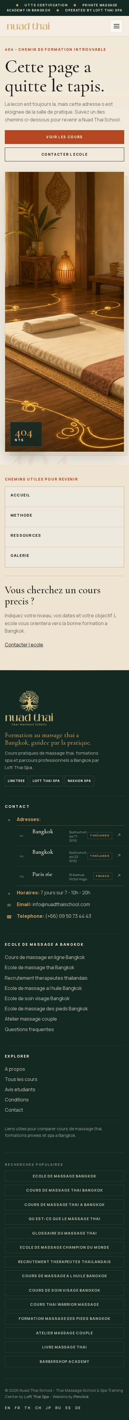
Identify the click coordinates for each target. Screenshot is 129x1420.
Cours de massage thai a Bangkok (64, 1204)
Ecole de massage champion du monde (64, 1247)
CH (38, 1408)
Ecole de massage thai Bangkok (39, 967)
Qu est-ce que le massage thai (64, 1218)
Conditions (17, 1099)
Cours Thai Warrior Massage (64, 1304)
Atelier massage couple (31, 1018)
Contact (14, 1110)
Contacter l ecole (64, 154)
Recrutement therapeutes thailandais (46, 978)
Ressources (25, 535)
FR (17, 1408)
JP (48, 1408)
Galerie (20, 555)
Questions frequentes (29, 1029)
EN (7, 1408)
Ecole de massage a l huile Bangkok (43, 988)
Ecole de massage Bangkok (64, 1176)
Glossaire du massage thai (64, 1233)
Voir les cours (64, 137)
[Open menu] (116, 26)
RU (58, 1408)
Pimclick (81, 1396)
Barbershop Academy (65, 1361)
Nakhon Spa (79, 781)
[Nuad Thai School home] (29, 26)
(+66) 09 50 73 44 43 (68, 916)
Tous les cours (21, 1079)
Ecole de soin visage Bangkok (37, 998)
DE (78, 1408)
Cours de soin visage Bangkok (64, 1290)
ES (68, 1408)
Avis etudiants (20, 1089)
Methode (21, 515)
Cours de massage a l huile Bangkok (64, 1275)
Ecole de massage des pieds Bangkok (46, 1008)
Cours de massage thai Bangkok (64, 1190)
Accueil (20, 495)
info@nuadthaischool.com (61, 904)
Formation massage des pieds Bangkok (64, 1318)
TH (27, 1408)
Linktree (16, 781)
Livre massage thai (64, 1347)
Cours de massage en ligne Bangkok (45, 957)
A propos (15, 1069)
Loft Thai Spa (46, 781)
